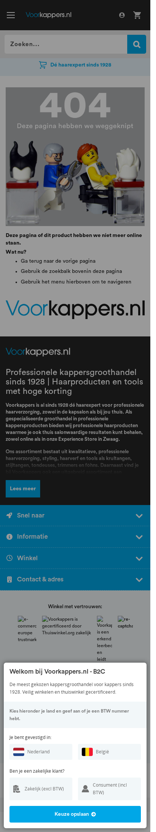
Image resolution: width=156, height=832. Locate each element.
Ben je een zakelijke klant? (36, 771)
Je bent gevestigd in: (30, 737)
